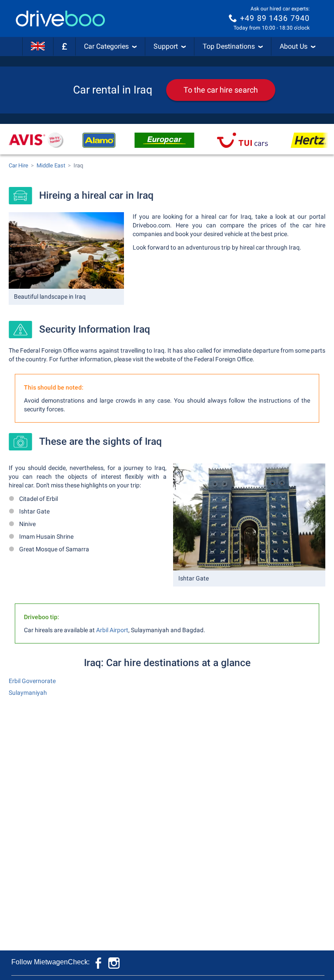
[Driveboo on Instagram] (114, 962)
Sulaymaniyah (28, 692)
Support (166, 46)
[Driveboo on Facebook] (99, 962)
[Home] (60, 18)
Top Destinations (229, 46)
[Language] (38, 46)
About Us (293, 46)
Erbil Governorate (32, 680)
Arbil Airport (112, 630)
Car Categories (106, 46)
